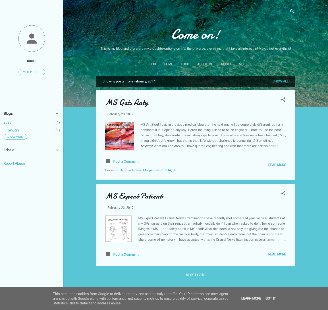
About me (205, 64)
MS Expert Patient (133, 196)
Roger (31, 61)
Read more (277, 165)
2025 (8, 122)
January (13, 130)
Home (168, 64)
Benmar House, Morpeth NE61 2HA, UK (148, 170)
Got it (271, 298)
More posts (196, 275)
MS (241, 64)
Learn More (251, 298)
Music (226, 64)
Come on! (195, 34)
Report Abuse (14, 163)
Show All (281, 81)
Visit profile (31, 72)
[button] (283, 100)
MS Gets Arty (126, 102)
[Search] (292, 12)
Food (152, 64)
